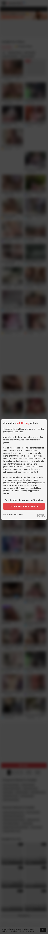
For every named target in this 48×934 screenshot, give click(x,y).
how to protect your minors (13, 515)
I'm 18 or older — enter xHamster (24, 506)
